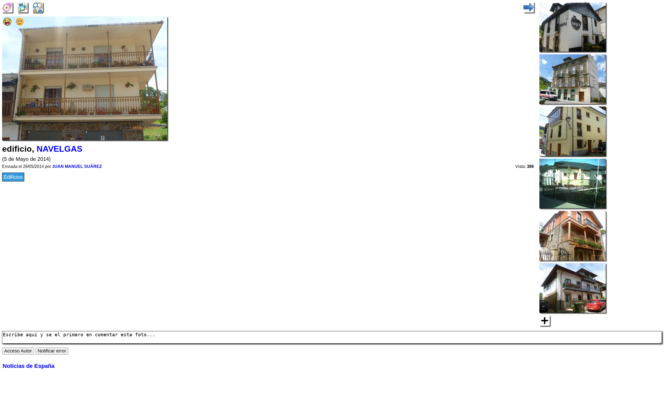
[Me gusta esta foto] (7, 24)
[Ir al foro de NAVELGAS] (37, 7)
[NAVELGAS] (7, 7)
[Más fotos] (544, 320)
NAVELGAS (59, 149)
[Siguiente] (528, 7)
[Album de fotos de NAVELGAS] (22, 7)
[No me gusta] (20, 24)
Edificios (13, 177)
